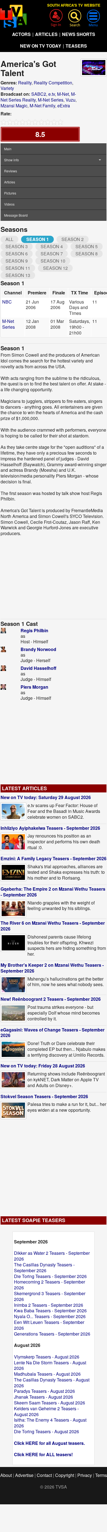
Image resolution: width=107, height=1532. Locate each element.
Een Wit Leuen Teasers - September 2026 (49, 1325)
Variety (7, 88)
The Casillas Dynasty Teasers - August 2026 (51, 1383)
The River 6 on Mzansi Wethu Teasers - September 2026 (53, 926)
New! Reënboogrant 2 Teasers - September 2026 (51, 999)
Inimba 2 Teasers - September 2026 (48, 1305)
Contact (44, 1475)
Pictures (10, 193)
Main (8, 148)
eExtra (63, 105)
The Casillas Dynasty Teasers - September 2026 (44, 1267)
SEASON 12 (55, 268)
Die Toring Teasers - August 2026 (46, 1431)
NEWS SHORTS (78, 34)
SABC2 (38, 94)
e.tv (51, 94)
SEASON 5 (86, 246)
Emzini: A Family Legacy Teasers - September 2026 (53, 858)
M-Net (63, 94)
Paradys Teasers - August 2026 (44, 1391)
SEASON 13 (17, 275)
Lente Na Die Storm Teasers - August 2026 (50, 1365)
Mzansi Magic (14, 105)
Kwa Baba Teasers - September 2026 (50, 1310)
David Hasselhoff (38, 668)
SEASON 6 (16, 253)
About (6, 1475)
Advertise (24, 1475)
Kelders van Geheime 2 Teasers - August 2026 (46, 1411)
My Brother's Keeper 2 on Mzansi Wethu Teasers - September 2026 (52, 968)
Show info (11, 159)
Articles (9, 182)
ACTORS (21, 34)
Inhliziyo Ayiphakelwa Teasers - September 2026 (50, 828)
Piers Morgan (34, 687)
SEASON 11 (17, 268)
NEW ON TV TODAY (40, 46)
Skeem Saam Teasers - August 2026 (49, 1402)
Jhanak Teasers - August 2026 (43, 1397)
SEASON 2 (72, 239)
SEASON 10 (53, 261)
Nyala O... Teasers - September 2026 (50, 1316)
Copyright (64, 1475)
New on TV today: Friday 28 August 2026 (43, 1065)
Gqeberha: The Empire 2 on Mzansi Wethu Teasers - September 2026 (53, 892)
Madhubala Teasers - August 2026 (47, 1374)
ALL (9, 239)
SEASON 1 (37, 239)
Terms (101, 1475)
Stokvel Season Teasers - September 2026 (44, 1096)
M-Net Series (50, 100)
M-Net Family (42, 105)
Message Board (16, 215)
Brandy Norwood (38, 649)
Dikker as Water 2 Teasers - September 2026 (52, 1256)
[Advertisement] (53, 577)
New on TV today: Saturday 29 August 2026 (46, 797)
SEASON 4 (52, 246)
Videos (9, 204)
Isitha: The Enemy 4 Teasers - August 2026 (50, 1423)
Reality (25, 82)
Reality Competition (53, 82)
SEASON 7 (52, 253)
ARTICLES (46, 34)
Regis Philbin (34, 630)
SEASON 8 (86, 253)
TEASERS (76, 46)
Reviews (10, 171)
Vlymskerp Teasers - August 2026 (46, 1357)
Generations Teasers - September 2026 (52, 1334)
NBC (7, 302)
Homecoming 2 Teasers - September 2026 (49, 1285)
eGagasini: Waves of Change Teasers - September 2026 (53, 1032)
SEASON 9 (16, 261)
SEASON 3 (16, 246)
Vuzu (70, 100)
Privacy (84, 1475)
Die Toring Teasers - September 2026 (50, 1276)
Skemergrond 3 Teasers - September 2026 (49, 1296)
